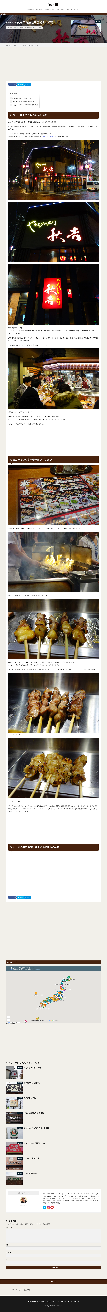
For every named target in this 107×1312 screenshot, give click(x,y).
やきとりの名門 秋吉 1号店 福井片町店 (28, 45)
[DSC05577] (53, 797)
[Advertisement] (53, 64)
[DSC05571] (53, 199)
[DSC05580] (53, 658)
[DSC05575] (53, 524)
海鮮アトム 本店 (30, 1098)
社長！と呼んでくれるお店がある (21, 98)
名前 (8, 1245)
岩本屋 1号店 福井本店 (32, 1083)
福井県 (30, 27)
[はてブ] (27, 84)
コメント (9, 1227)
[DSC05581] (53, 591)
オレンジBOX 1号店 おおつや (35, 1143)
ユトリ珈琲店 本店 (31, 1173)
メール (8, 1252)
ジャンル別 (38, 9)
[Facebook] (12, 84)
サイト (8, 1259)
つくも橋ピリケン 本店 (32, 1068)
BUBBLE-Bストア (61, 9)
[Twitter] (20, 84)
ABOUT (69, 9)
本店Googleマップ (48, 9)
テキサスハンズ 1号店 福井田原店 (36, 1128)
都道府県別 (31, 9)
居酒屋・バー (37, 27)
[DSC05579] (53, 732)
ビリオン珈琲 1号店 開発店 (34, 1113)
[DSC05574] (53, 407)
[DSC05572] (53, 261)
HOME (9, 45)
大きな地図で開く (11, 1023)
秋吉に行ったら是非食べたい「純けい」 (23, 101)
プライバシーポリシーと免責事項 (21, 1290)
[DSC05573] (53, 323)
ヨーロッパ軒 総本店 (49, 136)
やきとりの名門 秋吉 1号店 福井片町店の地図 (24, 105)
